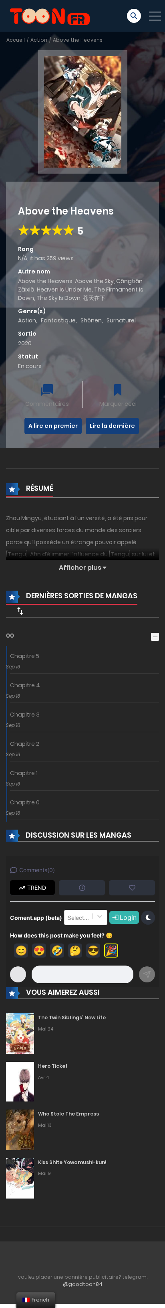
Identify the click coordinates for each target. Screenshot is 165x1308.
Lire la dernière (112, 426)
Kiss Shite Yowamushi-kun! (72, 1162)
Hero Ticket (53, 1066)
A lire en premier (53, 426)
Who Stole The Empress (68, 1113)
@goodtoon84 (83, 1284)
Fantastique (58, 320)
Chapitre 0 (25, 802)
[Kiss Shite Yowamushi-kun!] (20, 1178)
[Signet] (117, 391)
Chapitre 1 (24, 773)
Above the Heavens (78, 39)
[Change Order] (20, 611)
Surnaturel (121, 320)
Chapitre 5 (24, 656)
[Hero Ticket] (20, 1081)
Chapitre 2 (24, 744)
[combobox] (68, 917)
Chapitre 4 (25, 685)
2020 (25, 343)
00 (10, 636)
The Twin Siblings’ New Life (72, 1017)
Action (38, 39)
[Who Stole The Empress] (20, 1129)
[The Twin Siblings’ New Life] (20, 1033)
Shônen (91, 320)
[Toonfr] (49, 15)
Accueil (15, 39)
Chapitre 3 (25, 715)
